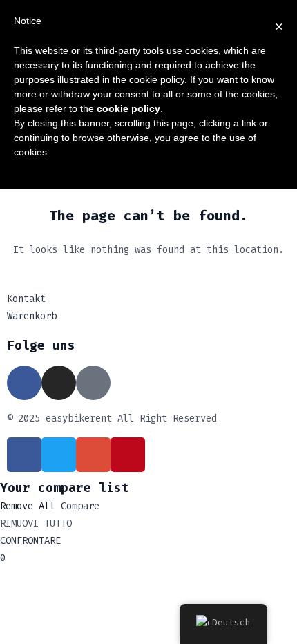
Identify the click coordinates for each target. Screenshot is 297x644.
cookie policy (128, 108)
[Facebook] (24, 383)
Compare (80, 506)
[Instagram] (58, 383)
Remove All (27, 506)
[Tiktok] (93, 383)
